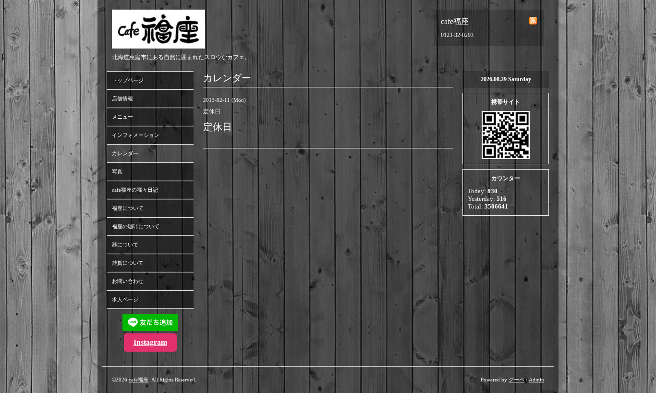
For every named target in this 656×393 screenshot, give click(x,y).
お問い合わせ (128, 281)
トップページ (128, 80)
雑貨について (128, 263)
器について (125, 244)
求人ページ (125, 299)
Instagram (150, 342)
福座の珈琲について (135, 226)
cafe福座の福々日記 (135, 190)
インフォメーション (135, 135)
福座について (128, 208)
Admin (536, 379)
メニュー (122, 117)
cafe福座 (138, 379)
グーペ (516, 379)
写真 (117, 171)
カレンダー (125, 153)
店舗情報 (122, 98)
